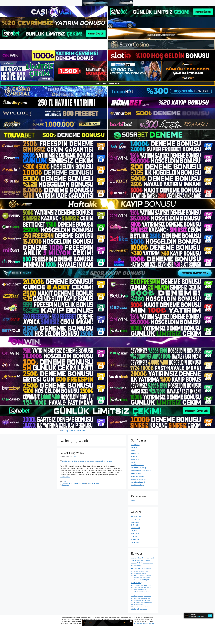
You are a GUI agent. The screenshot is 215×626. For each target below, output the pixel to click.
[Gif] (107, 204)
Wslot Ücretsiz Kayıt (147, 606)
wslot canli (144, 573)
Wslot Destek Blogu (137, 485)
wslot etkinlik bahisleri (145, 577)
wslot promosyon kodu (93, 483)
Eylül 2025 (134, 525)
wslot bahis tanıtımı (143, 571)
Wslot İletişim (135, 459)
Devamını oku (65, 477)
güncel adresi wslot (137, 560)
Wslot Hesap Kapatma (145, 587)
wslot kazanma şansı (144, 591)
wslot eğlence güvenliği (136, 579)
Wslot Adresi (135, 445)
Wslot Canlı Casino (137, 465)
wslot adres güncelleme (136, 565)
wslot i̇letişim (134, 589)
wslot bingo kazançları (136, 573)
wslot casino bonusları (136, 575)
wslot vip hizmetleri (146, 600)
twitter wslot (133, 563)
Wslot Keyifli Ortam (135, 593)
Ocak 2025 (134, 536)
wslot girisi (145, 580)
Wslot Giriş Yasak (72, 453)
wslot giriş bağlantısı (147, 583)
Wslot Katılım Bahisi (142, 589)
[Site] (53, 146)
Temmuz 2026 (136, 516)
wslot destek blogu (135, 577)
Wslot (64, 481)
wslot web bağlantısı (135, 602)
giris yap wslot (149, 558)
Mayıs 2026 (135, 522)
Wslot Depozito (136, 473)
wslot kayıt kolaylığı (135, 591)
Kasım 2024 (135, 542)
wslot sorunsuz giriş (135, 598)
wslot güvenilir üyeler (135, 587)
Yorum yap (65, 485)
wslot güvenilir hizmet (146, 585)
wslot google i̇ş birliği (135, 585)
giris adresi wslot (137, 558)
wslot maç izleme (137, 596)
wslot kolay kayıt (143, 593)
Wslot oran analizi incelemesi (137, 604)
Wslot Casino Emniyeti (138, 479)
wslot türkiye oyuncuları (136, 600)
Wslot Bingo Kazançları (138, 482)
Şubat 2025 (135, 533)
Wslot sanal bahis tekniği (136, 606)
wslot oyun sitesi (147, 596)
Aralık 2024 (135, 539)
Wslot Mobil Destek (137, 476)
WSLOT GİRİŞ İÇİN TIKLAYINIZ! (107, 83)
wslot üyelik (135, 609)
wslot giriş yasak (67, 483)
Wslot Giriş (134, 448)
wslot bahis (148, 568)
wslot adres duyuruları (148, 563)
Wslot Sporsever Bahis (145, 598)
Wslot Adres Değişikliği (138, 468)
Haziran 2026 (135, 519)
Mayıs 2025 (135, 531)
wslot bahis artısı (134, 571)
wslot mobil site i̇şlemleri (79, 483)
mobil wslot (147, 560)
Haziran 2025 (135, 528)
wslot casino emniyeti (146, 575)
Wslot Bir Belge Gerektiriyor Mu (141, 470)
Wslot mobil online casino (146, 602)
